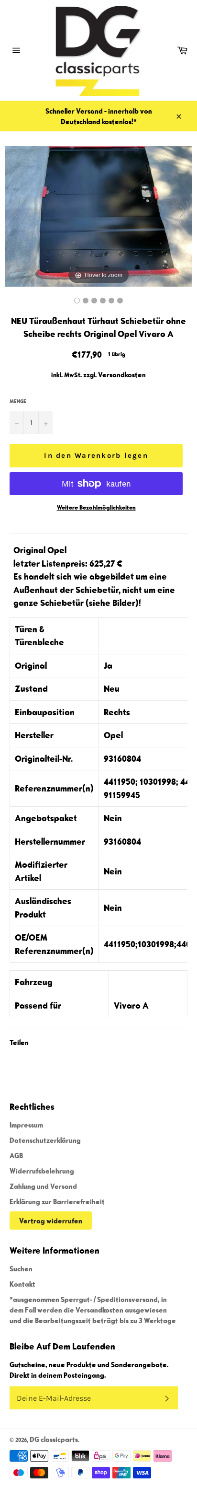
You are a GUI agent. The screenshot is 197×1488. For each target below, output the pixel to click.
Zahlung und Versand (43, 1186)
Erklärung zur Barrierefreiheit (57, 1201)
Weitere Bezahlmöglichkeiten (96, 507)
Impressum (26, 1124)
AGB (16, 1155)
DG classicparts (54, 1439)
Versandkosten (122, 374)
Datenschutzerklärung (45, 1140)
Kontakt (22, 1284)
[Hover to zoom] (98, 215)
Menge (18, 401)
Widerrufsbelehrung (42, 1170)
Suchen (21, 1268)
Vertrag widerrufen (50, 1220)
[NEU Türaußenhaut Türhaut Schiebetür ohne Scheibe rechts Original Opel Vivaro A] (77, 300)
